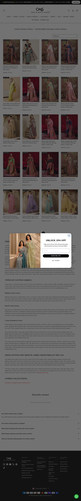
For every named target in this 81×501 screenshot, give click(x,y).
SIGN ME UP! (56, 256)
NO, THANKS (56, 260)
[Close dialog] (69, 235)
